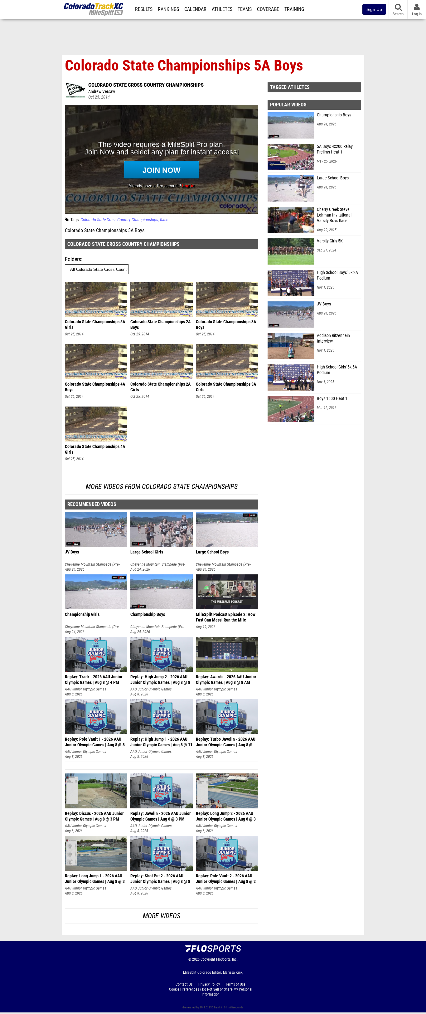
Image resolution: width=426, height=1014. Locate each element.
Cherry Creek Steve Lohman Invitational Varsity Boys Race (334, 215)
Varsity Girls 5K (330, 241)
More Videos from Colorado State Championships (162, 486)
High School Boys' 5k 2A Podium (337, 275)
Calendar (195, 9)
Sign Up (374, 9)
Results (143, 9)
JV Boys (324, 304)
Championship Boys (334, 115)
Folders (73, 259)
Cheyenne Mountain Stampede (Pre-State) (92, 564)
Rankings (168, 9)
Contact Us (184, 984)
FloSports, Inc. (227, 959)
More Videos (161, 916)
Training (294, 9)
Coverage (268, 9)
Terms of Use (235, 984)
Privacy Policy (209, 984)
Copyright (208, 959)
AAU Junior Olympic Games (85, 689)
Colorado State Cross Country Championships (146, 85)
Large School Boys (333, 178)
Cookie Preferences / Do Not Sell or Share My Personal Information (210, 992)
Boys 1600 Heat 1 (332, 398)
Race (164, 219)
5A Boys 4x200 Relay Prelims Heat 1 (335, 149)
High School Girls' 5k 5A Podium (337, 369)
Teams (245, 9)
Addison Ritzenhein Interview (333, 338)
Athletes (222, 9)
